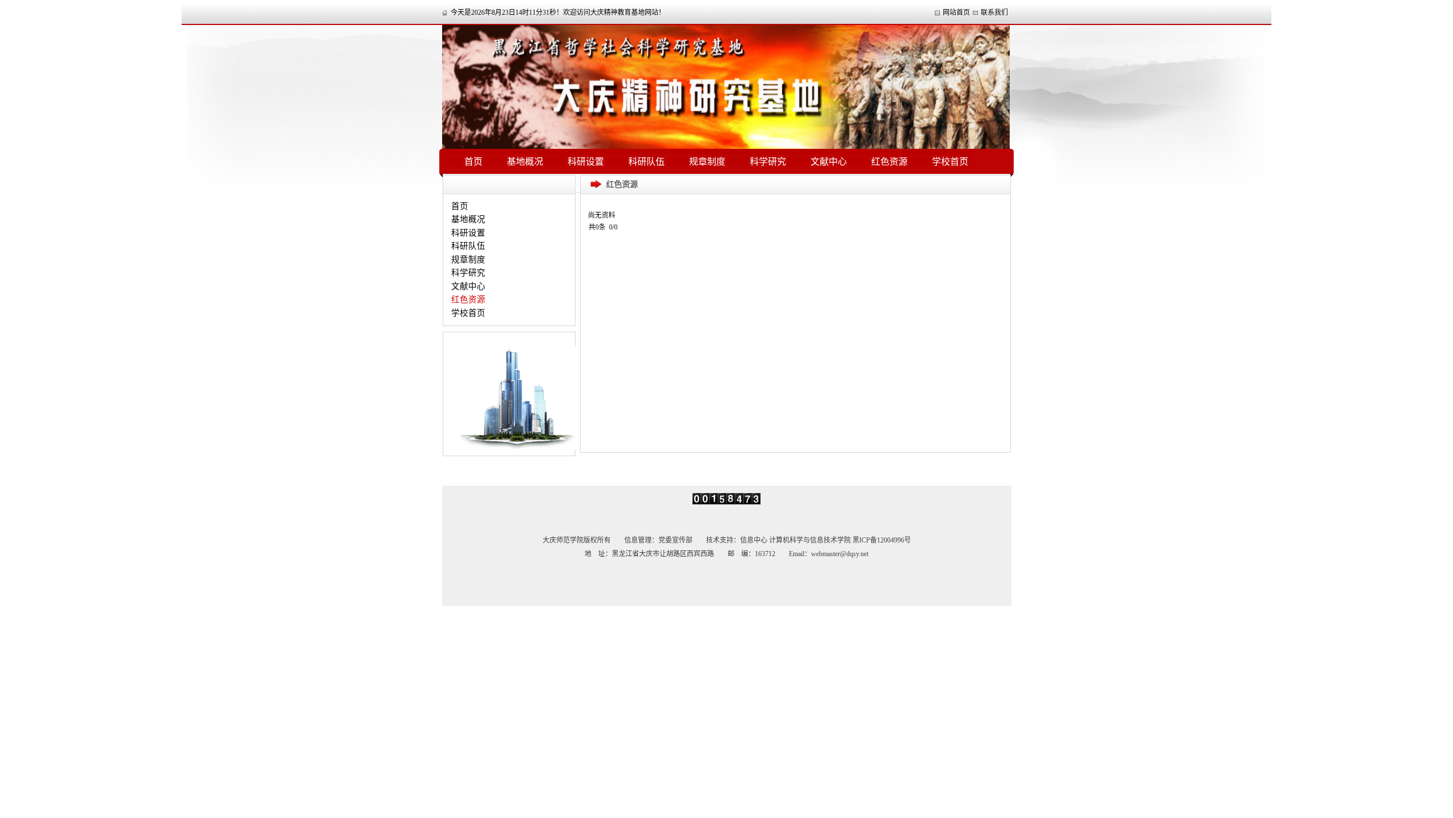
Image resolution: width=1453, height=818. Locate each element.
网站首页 (956, 12)
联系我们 (994, 12)
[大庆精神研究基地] (726, 147)
